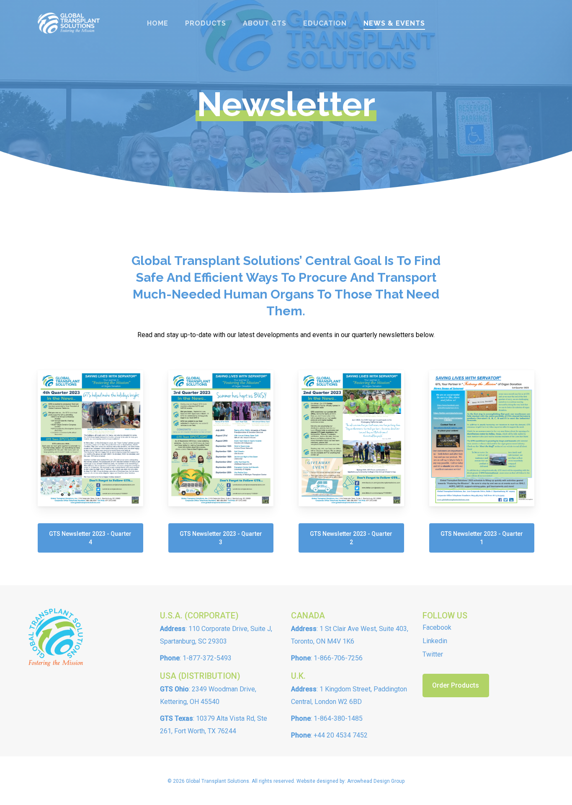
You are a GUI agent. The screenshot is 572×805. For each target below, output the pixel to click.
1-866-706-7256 (338, 658)
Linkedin (435, 641)
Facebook (437, 627)
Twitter (433, 654)
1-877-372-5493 (207, 658)
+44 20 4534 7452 (341, 735)
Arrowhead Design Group (376, 781)
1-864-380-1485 (338, 718)
